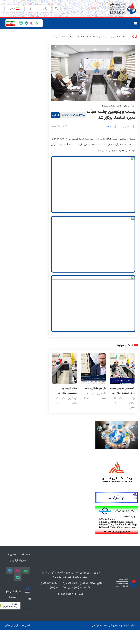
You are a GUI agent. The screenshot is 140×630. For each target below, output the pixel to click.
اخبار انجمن (119, 37)
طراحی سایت (24, 625)
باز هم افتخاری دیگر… (94, 388)
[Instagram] (31, 23)
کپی (54, 115)
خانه (134, 37)
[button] (56, 8)
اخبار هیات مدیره (111, 106)
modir (110, 126)
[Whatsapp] (37, 23)
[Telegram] (26, 23)
